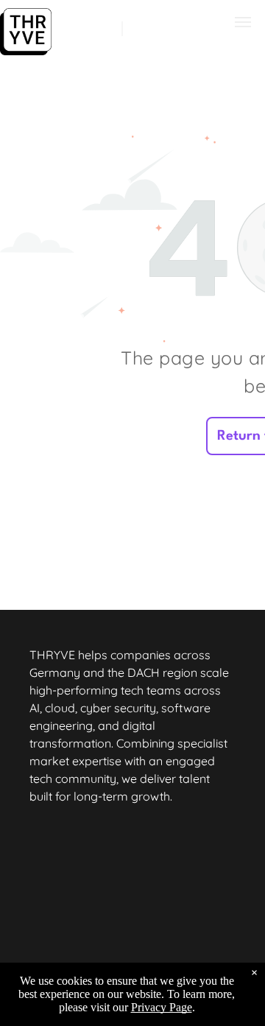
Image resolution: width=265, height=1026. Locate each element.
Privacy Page (161, 1007)
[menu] (243, 22)
